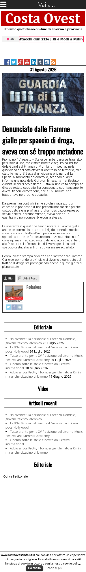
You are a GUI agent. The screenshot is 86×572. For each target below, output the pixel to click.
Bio (10, 278)
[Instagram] (19, 307)
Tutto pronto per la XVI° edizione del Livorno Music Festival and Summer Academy (44, 357)
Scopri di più (54, 568)
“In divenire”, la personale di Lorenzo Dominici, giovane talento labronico (41, 341)
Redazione (33, 287)
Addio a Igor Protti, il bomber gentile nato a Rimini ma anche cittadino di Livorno (43, 374)
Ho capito (34, 568)
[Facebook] (14, 307)
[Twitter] (8, 307)
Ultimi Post (30, 278)
